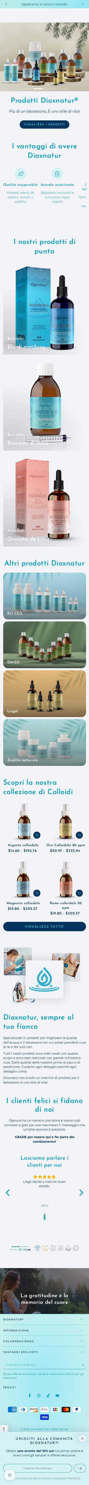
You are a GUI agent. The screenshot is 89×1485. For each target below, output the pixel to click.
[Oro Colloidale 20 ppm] (66, 821)
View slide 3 (51, 86)
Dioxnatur (37, 1429)
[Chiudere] (82, 1438)
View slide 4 (63, 86)
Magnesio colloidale (23, 903)
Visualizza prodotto (44, 130)
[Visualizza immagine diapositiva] (44, 56)
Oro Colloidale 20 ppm (66, 845)
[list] (44, 190)
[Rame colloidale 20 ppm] (66, 879)
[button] (9, 1192)
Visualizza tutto (44, 926)
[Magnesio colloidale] (23, 879)
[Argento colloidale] (23, 821)
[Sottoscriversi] (83, 1365)
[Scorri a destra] (82, 4)
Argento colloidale (23, 845)
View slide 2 (38, 86)
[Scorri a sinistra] (6, 4)
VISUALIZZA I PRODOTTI (44, 124)
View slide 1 (26, 86)
